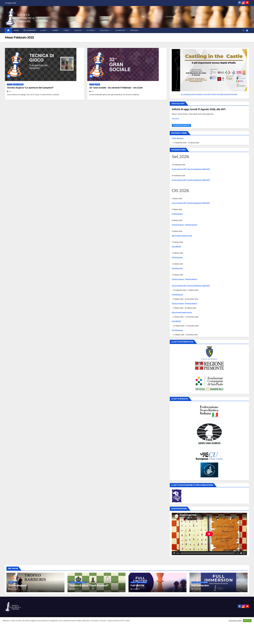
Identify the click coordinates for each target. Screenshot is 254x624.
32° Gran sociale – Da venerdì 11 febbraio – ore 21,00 (115, 87)
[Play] (174, 553)
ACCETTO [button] (247, 620)
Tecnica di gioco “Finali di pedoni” (185, 225)
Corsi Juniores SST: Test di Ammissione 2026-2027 (191, 169)
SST (10, 91)
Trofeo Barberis (177, 138)
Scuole (77, 30)
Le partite (120, 30)
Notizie (92, 84)
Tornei (55, 30)
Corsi (66, 30)
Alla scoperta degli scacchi (182, 235)
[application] (209, 534)
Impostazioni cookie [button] (235, 620)
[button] (243, 30)
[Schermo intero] (244, 553)
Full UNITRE (176, 246)
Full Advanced (177, 268)
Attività (91, 30)
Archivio (134, 30)
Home (16, 30)
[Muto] (241, 553)
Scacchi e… (105, 30)
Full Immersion (177, 214)
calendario (175, 118)
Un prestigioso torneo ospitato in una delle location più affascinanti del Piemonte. (209, 94)
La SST (43, 30)
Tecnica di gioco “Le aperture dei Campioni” (30, 87)
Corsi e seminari (18, 84)
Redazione (14, 589)
